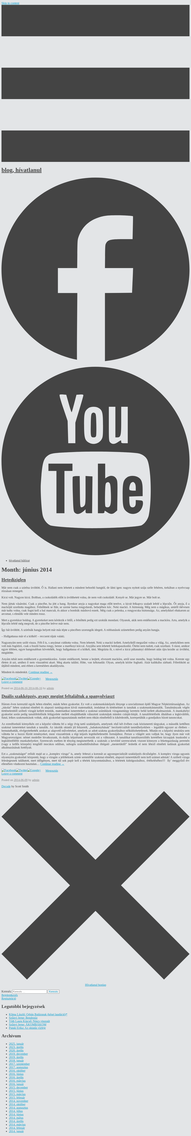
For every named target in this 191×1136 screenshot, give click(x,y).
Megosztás (52, 678)
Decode (6, 786)
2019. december (18, 1053)
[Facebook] (8, 678)
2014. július (16, 1111)
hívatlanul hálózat (19, 560)
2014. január (16, 1131)
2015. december (18, 1087)
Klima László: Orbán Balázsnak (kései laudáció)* (38, 1014)
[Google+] (34, 678)
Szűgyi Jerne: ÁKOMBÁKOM (27, 1024)
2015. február (17, 1097)
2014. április (16, 1121)
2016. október (17, 1070)
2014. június (16, 1114)
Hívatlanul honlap (95, 984)
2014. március (17, 1124)
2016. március (17, 1080)
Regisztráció (8, 998)
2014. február (17, 1127)
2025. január (16, 1043)
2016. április (16, 1077)
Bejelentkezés (9, 995)
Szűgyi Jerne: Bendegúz (23, 1017)
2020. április (16, 1050)
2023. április (16, 1047)
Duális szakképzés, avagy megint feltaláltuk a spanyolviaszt (58, 696)
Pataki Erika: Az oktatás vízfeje (27, 1027)
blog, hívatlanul (21, 170)
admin (50, 688)
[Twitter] (21, 678)
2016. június (16, 1074)
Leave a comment (11, 681)
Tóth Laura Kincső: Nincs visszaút (29, 1021)
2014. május (16, 1117)
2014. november (18, 1101)
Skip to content (10, 3)
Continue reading (41, 672)
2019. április (16, 1057)
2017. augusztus (18, 1067)
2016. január (16, 1084)
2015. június (16, 1090)
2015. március (17, 1094)
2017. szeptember (19, 1064)
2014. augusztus (18, 1107)
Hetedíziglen (13, 579)
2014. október (17, 1104)
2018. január (16, 1060)
